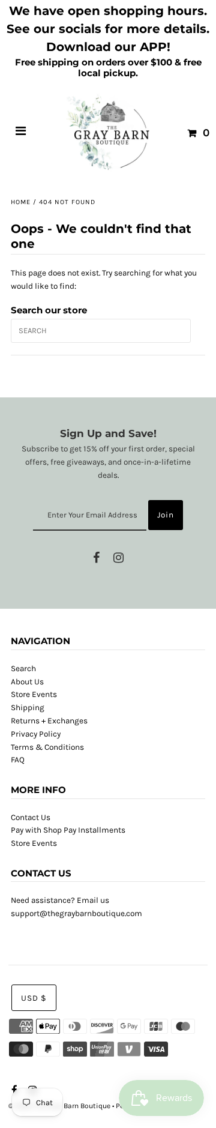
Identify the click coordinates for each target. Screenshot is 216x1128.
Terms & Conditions (47, 747)
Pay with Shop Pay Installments (68, 829)
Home (21, 202)
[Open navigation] (21, 132)
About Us (27, 681)
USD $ (34, 998)
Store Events (34, 694)
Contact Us (30, 817)
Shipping (27, 707)
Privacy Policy (36, 733)
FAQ (18, 759)
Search (23, 668)
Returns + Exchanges (49, 720)
